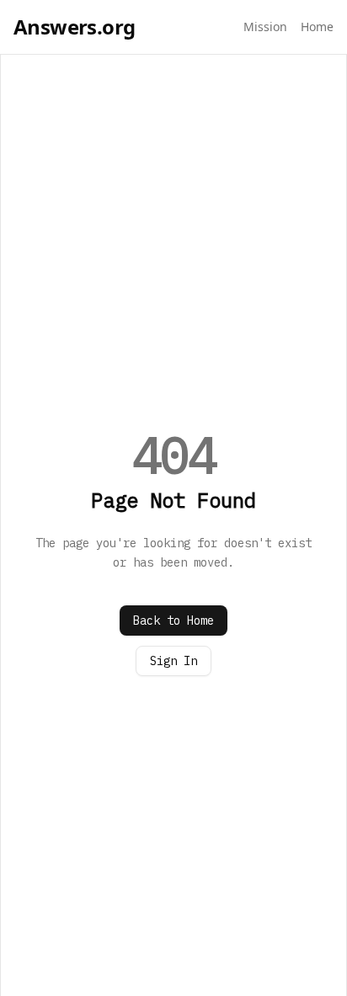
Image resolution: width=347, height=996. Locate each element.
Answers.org (74, 26)
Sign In (173, 660)
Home (317, 27)
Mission (265, 27)
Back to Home (173, 620)
